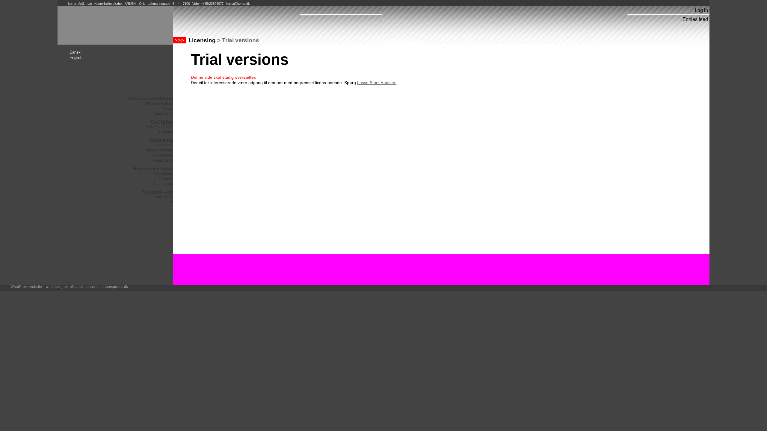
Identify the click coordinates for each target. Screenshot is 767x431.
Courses (166, 179)
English (76, 57)
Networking (163, 197)
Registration (163, 160)
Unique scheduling (151, 98)
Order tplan (164, 145)
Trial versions (162, 155)
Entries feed (695, 19)
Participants (163, 174)
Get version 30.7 (159, 127)
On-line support (160, 202)
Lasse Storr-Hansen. (376, 82)
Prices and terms (159, 150)
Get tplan (162, 122)
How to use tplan (153, 169)
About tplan (159, 104)
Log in (701, 10)
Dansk (75, 52)
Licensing (161, 140)
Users (168, 109)
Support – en (157, 192)
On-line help (163, 184)
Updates (166, 132)
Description (163, 114)
